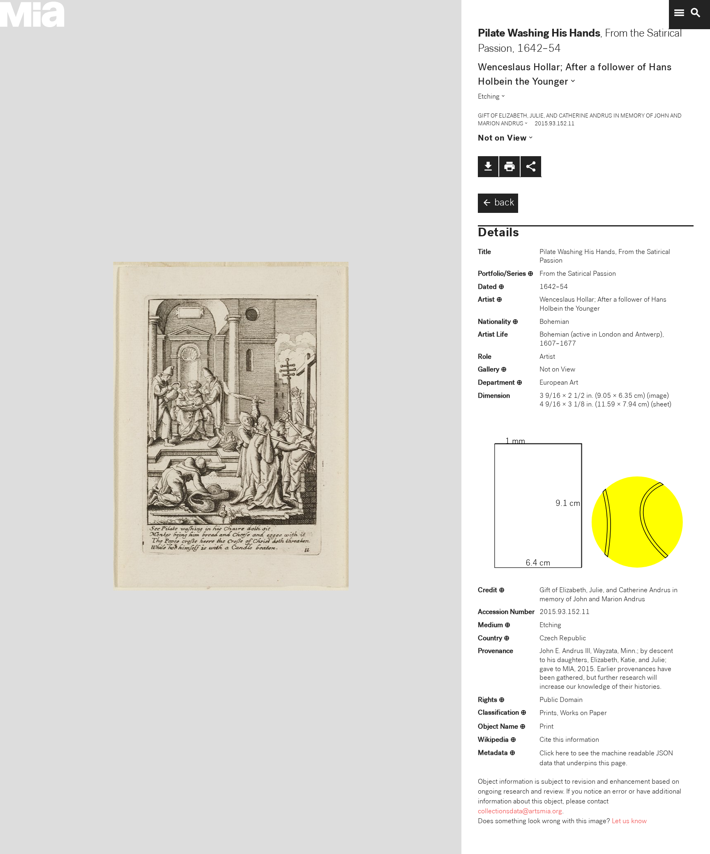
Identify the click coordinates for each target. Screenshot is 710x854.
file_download (488, 166)
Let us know (629, 821)
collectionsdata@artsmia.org (520, 811)
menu (679, 13)
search (695, 13)
